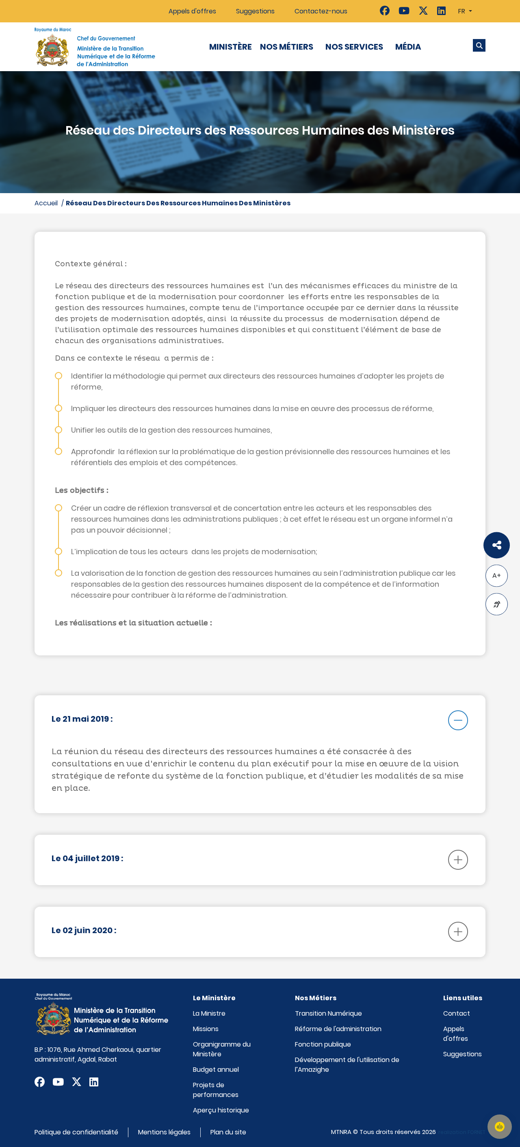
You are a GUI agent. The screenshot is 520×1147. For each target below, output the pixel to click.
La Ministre (209, 1013)
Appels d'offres (192, 11)
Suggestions (255, 11)
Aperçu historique (221, 1110)
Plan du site (228, 1132)
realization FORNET (461, 1132)
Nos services (354, 46)
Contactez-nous (321, 11)
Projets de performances (215, 1089)
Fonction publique (323, 1044)
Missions (206, 1029)
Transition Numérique (328, 1013)
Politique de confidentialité (76, 1132)
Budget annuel (216, 1069)
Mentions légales (164, 1132)
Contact (456, 1013)
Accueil (46, 203)
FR (462, 11)
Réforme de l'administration (338, 1029)
